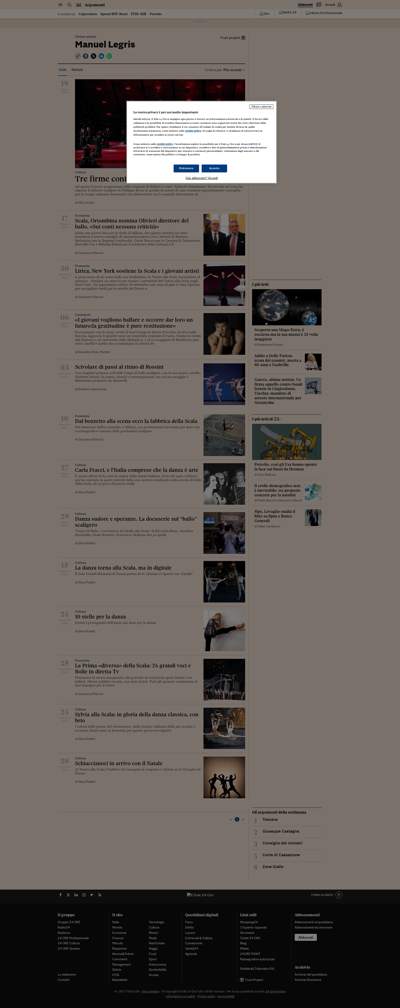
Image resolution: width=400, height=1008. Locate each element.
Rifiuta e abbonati (261, 106)
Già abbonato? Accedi (202, 178)
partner (253, 144)
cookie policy (193, 130)
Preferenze (186, 168)
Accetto (214, 168)
